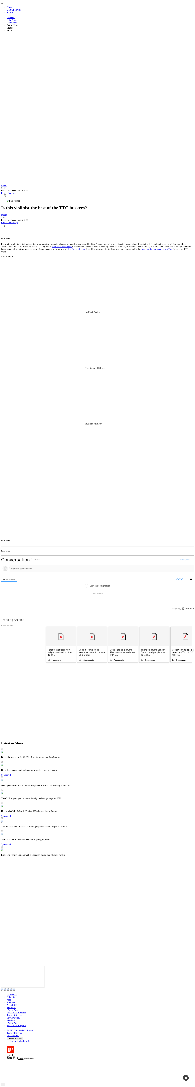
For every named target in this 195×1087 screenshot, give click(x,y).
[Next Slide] (191, 650)
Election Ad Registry (16, 1012)
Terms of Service (14, 1015)
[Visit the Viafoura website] (188, 608)
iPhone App (12, 1010)
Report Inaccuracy (9, 193)
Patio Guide (12, 20)
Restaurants (12, 22)
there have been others (62, 246)
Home (9, 7)
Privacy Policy (13, 1018)
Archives (11, 1002)
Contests (11, 17)
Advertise (11, 997)
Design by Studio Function (19, 1041)
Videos (10, 12)
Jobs (9, 1000)
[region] (97, 584)
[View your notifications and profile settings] (191, 579)
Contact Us (12, 994)
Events (10, 15)
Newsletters (12, 1005)
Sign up (189, 560)
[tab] (9, 579)
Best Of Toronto (14, 10)
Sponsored (6, 775)
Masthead (11, 1007)
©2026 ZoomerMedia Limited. (21, 1030)
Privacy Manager (15, 1038)
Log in (182, 560)
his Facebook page (76, 249)
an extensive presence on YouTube (157, 249)
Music (4, 185)
